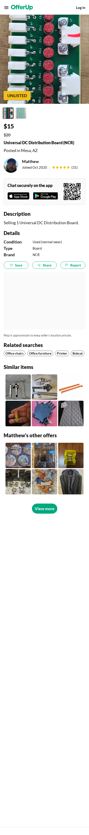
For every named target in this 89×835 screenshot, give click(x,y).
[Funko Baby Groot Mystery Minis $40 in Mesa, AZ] (18, 481)
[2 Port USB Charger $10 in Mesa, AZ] (44, 455)
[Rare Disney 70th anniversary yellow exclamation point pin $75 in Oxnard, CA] (18, 413)
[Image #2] (21, 113)
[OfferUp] (22, 7)
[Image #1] (8, 113)
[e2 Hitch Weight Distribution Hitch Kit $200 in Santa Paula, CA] (44, 387)
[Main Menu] (6, 7)
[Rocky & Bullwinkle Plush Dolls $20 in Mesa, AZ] (44, 481)
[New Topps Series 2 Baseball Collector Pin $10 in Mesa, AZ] (71, 455)
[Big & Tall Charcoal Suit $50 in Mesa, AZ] (71, 481)
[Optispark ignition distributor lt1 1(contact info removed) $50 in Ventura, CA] (44, 413)
